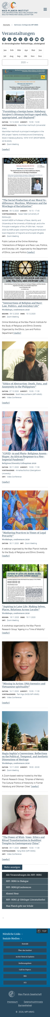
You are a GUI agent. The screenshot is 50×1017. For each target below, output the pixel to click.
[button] (12, 867)
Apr (26, 50)
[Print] (42, 39)
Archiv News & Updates (25, 957)
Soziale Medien (11, 938)
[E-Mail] (37, 39)
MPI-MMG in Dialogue (17, 881)
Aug (11, 56)
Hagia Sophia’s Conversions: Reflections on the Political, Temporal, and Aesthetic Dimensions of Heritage (25, 756)
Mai (33, 50)
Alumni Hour (12, 893)
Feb (12, 50)
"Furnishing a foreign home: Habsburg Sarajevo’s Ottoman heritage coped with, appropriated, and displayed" (24, 114)
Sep (18, 56)
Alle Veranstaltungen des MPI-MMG (24, 875)
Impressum (12, 1002)
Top (44, 931)
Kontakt (25, 944)
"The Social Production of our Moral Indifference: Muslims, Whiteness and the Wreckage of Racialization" (24, 203)
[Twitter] (20, 39)
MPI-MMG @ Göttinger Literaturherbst (25, 899)
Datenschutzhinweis (33, 1002)
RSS (25, 976)
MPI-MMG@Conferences (18, 887)
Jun (40, 50)
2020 (23, 62)
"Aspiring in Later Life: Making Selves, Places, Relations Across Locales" (24, 608)
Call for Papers (25, 970)
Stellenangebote (25, 963)
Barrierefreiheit (25, 1005)
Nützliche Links (12, 934)
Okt (25, 56)
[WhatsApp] (26, 39)
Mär (19, 50)
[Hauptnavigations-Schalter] (45, 9)
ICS (25, 983)
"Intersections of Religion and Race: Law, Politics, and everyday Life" (22, 305)
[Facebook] (4, 39)
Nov (33, 56)
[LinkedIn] (9, 39)
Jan (5, 50)
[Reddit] (15, 39)
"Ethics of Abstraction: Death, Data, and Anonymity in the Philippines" (24, 385)
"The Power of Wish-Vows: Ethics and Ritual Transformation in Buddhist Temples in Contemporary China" (23, 840)
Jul (5, 56)
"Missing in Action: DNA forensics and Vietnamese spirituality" (23, 685)
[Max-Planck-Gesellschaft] (13, 994)
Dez (40, 56)
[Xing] (31, 39)
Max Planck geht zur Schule (19, 906)
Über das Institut (25, 950)
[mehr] (6, 149)
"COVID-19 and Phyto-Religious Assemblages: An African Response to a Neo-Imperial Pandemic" (25, 456)
